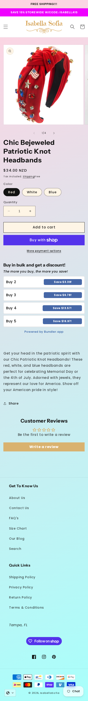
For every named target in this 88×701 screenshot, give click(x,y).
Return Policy (20, 597)
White (32, 192)
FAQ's (14, 518)
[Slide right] (54, 133)
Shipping (29, 176)
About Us (17, 498)
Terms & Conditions (26, 607)
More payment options (44, 251)
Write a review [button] (43, 446)
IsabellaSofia (50, 693)
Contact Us (19, 508)
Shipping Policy (22, 577)
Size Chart (18, 528)
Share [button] (14, 403)
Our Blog (17, 538)
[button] (6, 27)
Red (11, 192)
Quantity (10, 202)
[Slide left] (34, 133)
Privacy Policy (21, 587)
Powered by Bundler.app (44, 332)
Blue (53, 192)
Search (15, 548)
